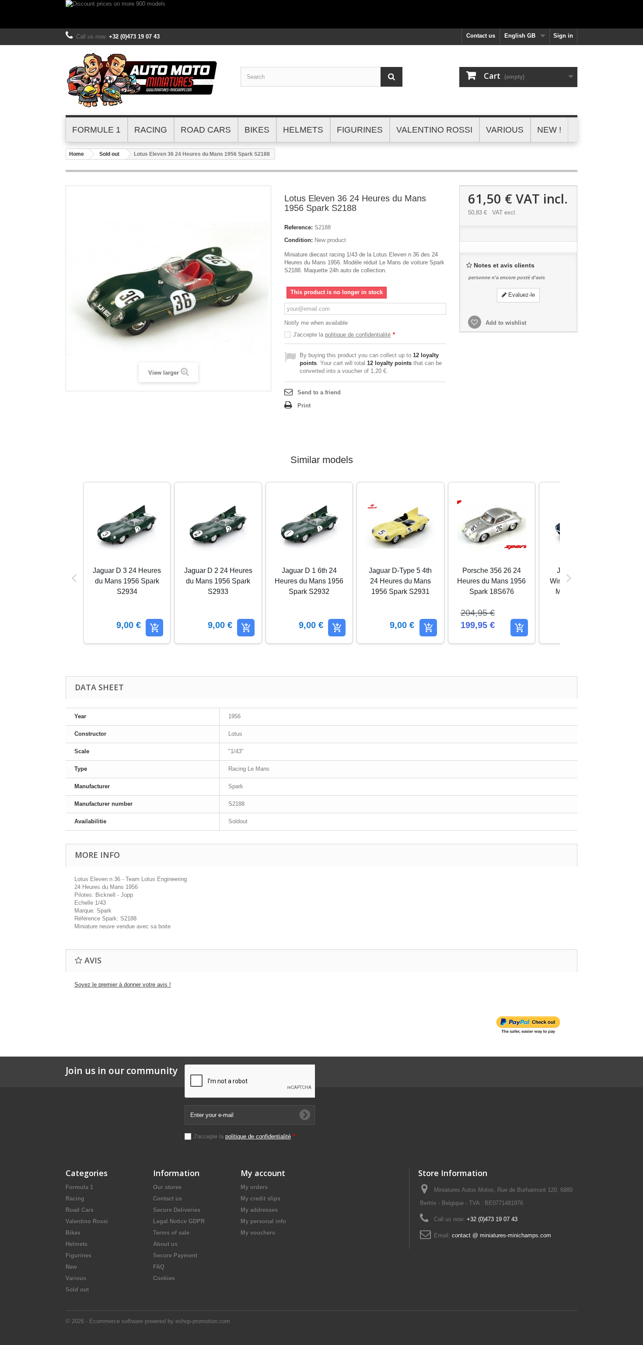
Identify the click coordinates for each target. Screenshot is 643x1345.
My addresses (259, 1210)
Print (304, 405)
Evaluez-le (521, 294)
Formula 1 (79, 1187)
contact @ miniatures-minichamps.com (501, 1235)
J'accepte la (344, 334)
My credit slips (260, 1198)
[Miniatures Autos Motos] (146, 80)
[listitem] (127, 563)
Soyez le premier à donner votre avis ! (122, 984)
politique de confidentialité (358, 334)
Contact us (480, 35)
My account (263, 1173)
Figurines (78, 1255)
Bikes (73, 1232)
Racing (75, 1198)
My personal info (263, 1221)
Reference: (298, 227)
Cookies (164, 1278)
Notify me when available (316, 323)
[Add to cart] (154, 627)
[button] (74, 578)
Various (76, 1278)
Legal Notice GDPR (179, 1221)
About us (165, 1244)
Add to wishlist (505, 323)
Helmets (76, 1244)
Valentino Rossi (87, 1221)
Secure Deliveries (176, 1210)
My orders (254, 1187)
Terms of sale (171, 1232)
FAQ (158, 1267)
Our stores (167, 1187)
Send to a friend (319, 392)
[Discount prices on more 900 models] (321, 14)
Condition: (298, 240)
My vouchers (258, 1232)
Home (76, 154)
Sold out (109, 154)
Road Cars (80, 1210)
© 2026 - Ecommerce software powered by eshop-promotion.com (148, 1321)
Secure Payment (175, 1255)
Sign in (563, 35)
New (71, 1267)
